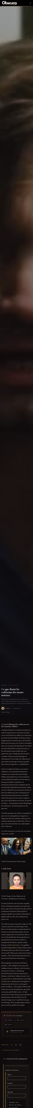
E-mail (10, 1083)
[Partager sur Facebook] (11, 1044)
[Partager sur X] (16, 1044)
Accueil (4, 685)
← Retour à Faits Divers (10, 1050)
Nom (10, 1075)
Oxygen (3, 979)
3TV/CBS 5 (16, 945)
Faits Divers (14, 685)
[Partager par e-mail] (20, 1044)
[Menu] (30, 3)
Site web (10, 1092)
